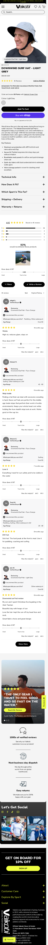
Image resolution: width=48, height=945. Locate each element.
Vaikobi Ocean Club (31, 94)
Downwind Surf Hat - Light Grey (22, 578)
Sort (26, 293)
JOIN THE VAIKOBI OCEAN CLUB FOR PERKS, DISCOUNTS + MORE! (23, 1)
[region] (23, 258)
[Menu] (2, 6)
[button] (11, 81)
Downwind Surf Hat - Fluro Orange (23, 310)
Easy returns (23, 790)
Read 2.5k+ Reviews (15, 710)
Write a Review (37, 285)
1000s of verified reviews (23, 737)
